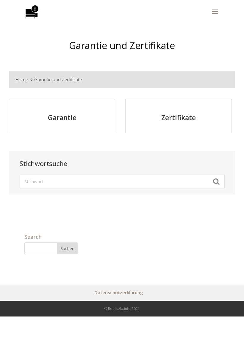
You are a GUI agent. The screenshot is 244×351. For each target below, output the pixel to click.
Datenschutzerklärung (118, 292)
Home (22, 79)
